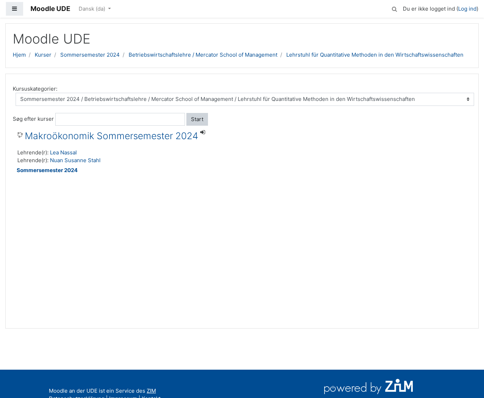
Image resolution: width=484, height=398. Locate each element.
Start (197, 119)
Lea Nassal (63, 152)
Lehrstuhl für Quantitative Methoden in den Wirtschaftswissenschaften (374, 54)
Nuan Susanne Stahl (75, 160)
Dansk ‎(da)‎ (93, 8)
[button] (394, 7)
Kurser (43, 54)
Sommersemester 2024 (90, 54)
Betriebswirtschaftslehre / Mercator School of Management (203, 54)
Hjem (19, 54)
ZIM (151, 390)
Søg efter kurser (33, 118)
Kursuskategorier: (35, 88)
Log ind (467, 8)
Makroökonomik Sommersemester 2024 (111, 135)
